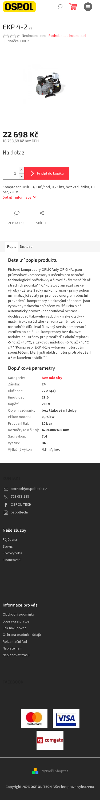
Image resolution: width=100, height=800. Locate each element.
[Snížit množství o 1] (21, 176)
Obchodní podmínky (19, 614)
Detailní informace (17, 197)
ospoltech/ (19, 512)
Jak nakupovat (14, 628)
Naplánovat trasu (16, 655)
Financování (12, 560)
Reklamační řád (15, 641)
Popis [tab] (11, 246)
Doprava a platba (16, 621)
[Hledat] (60, 6)
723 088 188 (20, 496)
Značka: (18, 41)
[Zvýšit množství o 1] (21, 170)
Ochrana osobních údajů (22, 634)
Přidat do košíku (50, 173)
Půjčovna (10, 539)
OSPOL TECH (21, 504)
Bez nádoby (52, 378)
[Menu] (88, 6)
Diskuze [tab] (26, 246)
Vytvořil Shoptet (55, 771)
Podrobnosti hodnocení (67, 35)
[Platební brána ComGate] (34, 718)
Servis (8, 546)
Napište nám (12, 648)
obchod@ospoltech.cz (29, 489)
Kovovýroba (12, 553)
